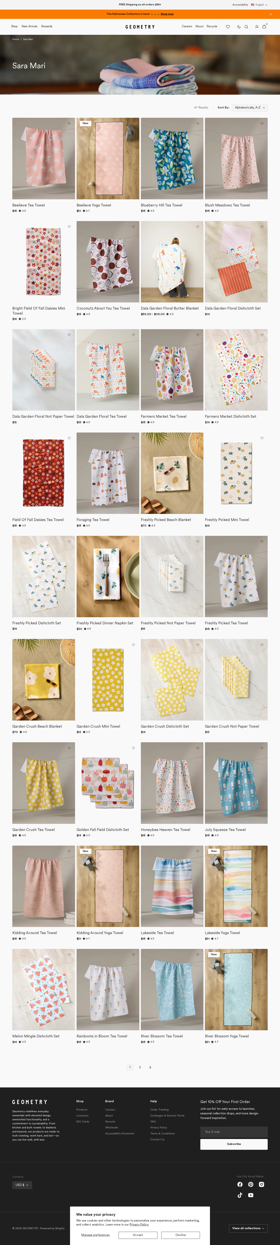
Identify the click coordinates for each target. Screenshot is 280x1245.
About (109, 1115)
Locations (82, 1115)
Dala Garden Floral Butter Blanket (170, 309)
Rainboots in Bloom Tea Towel (102, 1036)
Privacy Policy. (139, 1224)
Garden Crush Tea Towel (33, 830)
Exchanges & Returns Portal (167, 1115)
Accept (138, 1235)
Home (15, 39)
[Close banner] (271, 14)
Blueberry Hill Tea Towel (161, 205)
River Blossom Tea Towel (162, 1036)
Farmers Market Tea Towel (163, 417)
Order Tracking (159, 1109)
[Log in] (257, 27)
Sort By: (223, 107)
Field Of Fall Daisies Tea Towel (38, 520)
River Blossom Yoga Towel (227, 1036)
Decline (181, 1235)
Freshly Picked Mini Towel (227, 520)
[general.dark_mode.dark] (239, 27)
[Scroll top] (275, 1240)
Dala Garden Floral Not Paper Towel (43, 417)
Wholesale (111, 1127)
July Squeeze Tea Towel (225, 830)
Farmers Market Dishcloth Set (230, 417)
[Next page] (150, 1067)
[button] (259, 5)
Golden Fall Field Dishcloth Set (103, 830)
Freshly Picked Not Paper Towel (168, 623)
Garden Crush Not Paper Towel (232, 727)
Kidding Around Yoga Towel (100, 933)
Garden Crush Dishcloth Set (165, 727)
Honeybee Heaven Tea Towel (165, 830)
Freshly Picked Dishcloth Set (36, 623)
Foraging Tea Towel (93, 520)
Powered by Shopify (52, 1228)
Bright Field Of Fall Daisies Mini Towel (38, 311)
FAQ (153, 1121)
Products (81, 1109)
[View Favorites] (228, 27)
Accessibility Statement (120, 1133)
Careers (110, 1109)
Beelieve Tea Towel (28, 205)
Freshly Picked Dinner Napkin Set (105, 623)
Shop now (167, 14)
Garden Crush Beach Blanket (37, 727)
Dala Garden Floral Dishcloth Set (233, 309)
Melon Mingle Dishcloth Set (35, 1036)
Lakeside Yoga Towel (222, 933)
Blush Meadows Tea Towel (227, 205)
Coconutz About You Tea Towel (103, 309)
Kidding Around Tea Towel (34, 933)
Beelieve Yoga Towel (94, 205)
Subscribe (234, 1144)
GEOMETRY (30, 1228)
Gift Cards (82, 1121)
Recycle (110, 1121)
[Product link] (43, 167)
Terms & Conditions (162, 1133)
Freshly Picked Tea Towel (226, 623)
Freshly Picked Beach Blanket (166, 520)
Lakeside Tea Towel (157, 933)
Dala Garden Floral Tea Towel (102, 417)
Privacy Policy (158, 1127)
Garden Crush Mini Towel (98, 727)
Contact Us (157, 1139)
